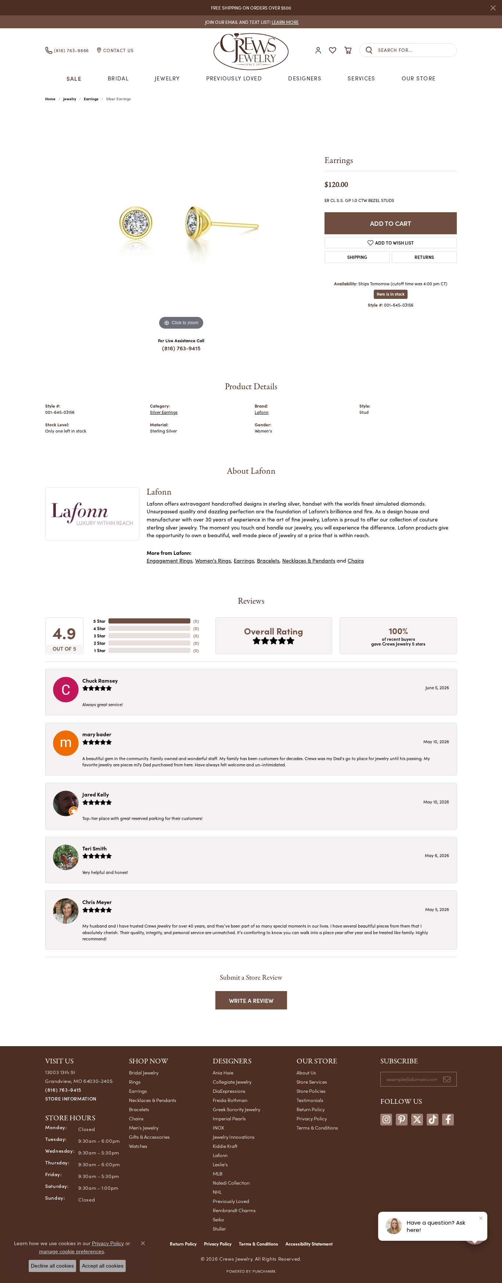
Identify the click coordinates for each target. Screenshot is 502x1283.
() (196, 621)
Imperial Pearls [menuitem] (229, 1118)
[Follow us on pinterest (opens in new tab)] (402, 1119)
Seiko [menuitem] (218, 1219)
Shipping (357, 257)
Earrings (91, 98)
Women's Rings (213, 560)
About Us (306, 1072)
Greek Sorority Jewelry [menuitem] (236, 1109)
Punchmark (263, 1271)
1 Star (99, 650)
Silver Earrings (164, 412)
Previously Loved (234, 78)
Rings (135, 1081)
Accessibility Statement (309, 1244)
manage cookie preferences (71, 1251)
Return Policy (310, 1109)
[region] (181, 221)
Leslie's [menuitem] (220, 1164)
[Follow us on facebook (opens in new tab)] (448, 1119)
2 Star (99, 643)
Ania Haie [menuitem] (223, 1072)
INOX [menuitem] (218, 1127)
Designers (305, 78)
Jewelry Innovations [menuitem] (234, 1136)
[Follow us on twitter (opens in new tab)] (417, 1119)
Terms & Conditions (317, 1127)
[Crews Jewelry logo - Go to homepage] (251, 50)
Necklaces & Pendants (308, 560)
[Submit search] (369, 50)
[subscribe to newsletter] (446, 1079)
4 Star (99, 628)
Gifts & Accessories (149, 1136)
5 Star (99, 621)
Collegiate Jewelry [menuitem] (232, 1081)
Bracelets (268, 560)
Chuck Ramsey (100, 680)
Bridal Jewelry (143, 1072)
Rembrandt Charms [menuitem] (234, 1210)
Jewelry (167, 78)
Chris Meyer (97, 902)
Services (361, 78)
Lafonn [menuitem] (220, 1155)
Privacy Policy (312, 1118)
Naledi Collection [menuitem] (231, 1182)
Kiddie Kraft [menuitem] (225, 1145)
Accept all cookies (102, 1266)
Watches (138, 1145)
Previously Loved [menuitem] (231, 1200)
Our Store (419, 78)
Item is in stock (391, 294)
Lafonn (262, 412)
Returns (424, 257)
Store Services (312, 1081)
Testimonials (310, 1099)
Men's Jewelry (143, 1127)
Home (50, 98)
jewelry (69, 98)
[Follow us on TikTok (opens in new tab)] (432, 1119)
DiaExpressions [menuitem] (229, 1090)
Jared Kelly (95, 794)
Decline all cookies (52, 1266)
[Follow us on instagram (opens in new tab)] (386, 1119)
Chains (356, 560)
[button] (318, 50)
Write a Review (251, 1000)
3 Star (99, 636)
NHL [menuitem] (217, 1191)
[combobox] (417, 50)
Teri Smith (94, 848)
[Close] (493, 7)
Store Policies (311, 1090)
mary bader (96, 734)
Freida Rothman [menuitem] (230, 1099)
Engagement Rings (169, 560)
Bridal (118, 78)
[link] (251, 21)
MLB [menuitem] (217, 1173)
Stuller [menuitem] (219, 1228)
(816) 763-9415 (181, 348)
